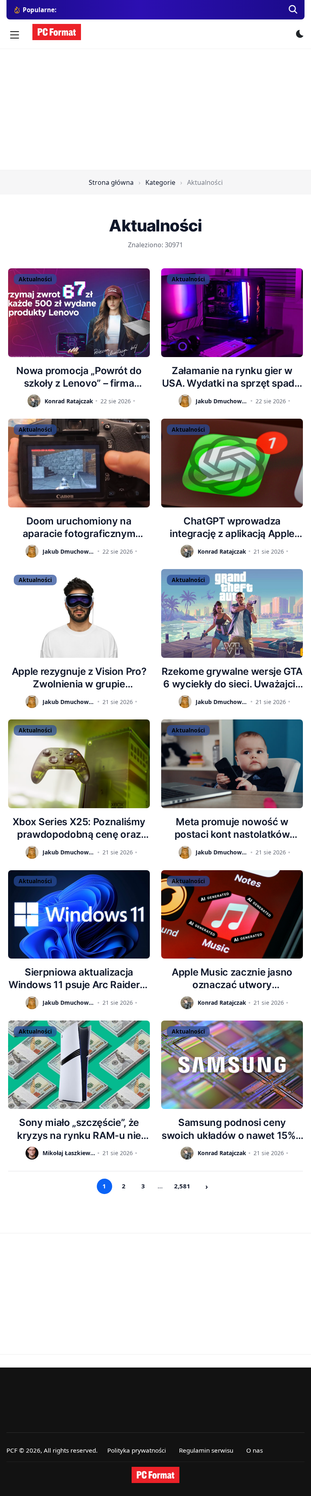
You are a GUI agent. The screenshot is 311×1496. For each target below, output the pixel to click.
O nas (254, 1450)
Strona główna (111, 182)
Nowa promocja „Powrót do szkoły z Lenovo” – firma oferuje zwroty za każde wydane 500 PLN (78, 377)
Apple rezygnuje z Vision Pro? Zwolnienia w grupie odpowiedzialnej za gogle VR (79, 678)
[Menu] (14, 35)
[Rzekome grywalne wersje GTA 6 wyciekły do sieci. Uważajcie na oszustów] (232, 613)
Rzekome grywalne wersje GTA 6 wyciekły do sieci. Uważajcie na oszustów (232, 678)
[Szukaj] (293, 10)
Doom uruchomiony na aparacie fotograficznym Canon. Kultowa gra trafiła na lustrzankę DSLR (79, 527)
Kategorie (160, 182)
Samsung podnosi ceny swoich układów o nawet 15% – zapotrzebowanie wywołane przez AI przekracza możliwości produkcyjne (232, 1129)
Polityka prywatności (136, 1450)
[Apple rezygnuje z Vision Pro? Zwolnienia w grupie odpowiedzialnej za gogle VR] (79, 613)
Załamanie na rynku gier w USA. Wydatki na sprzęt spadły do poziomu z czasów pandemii (232, 377)
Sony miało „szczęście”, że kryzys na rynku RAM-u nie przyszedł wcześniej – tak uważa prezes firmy (79, 1129)
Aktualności (35, 279)
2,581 (182, 1186)
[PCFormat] (155, 1475)
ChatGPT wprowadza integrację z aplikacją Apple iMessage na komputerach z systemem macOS (232, 527)
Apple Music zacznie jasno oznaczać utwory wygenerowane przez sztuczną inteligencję (232, 978)
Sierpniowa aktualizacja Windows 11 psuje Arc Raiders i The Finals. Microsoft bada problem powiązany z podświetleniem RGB (79, 978)
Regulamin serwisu (206, 1450)
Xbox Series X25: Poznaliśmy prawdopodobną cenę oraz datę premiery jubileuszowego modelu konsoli (79, 828)
